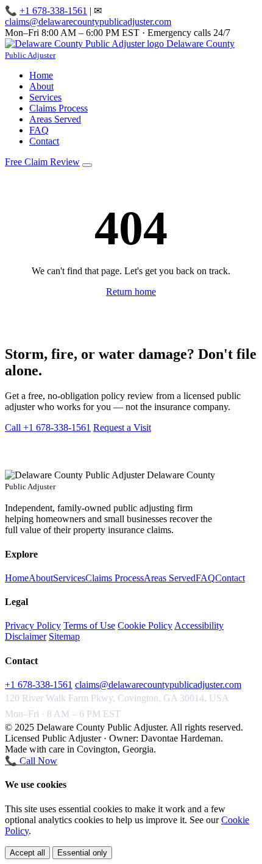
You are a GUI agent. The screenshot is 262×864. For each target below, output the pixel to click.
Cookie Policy (145, 625)
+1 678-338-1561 (53, 10)
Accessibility (199, 625)
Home (41, 75)
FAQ (39, 130)
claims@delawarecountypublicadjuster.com (88, 21)
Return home (131, 291)
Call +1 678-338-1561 (48, 427)
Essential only (82, 852)
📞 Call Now (31, 761)
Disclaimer (25, 636)
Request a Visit (122, 427)
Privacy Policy (33, 625)
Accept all (27, 852)
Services (45, 97)
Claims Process (58, 108)
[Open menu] (87, 165)
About (41, 86)
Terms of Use (89, 625)
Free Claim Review (42, 162)
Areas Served (55, 119)
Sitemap (64, 636)
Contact (44, 141)
